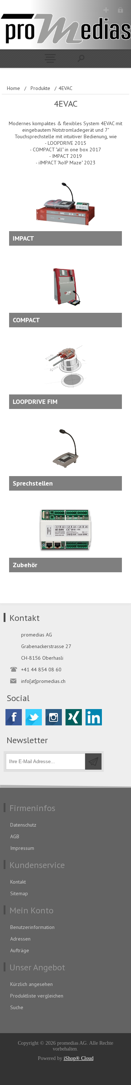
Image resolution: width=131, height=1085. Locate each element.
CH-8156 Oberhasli (42, 658)
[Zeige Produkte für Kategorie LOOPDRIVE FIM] (65, 372)
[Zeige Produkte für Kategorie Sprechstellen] (65, 454)
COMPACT (26, 320)
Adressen (20, 938)
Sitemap (19, 893)
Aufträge (19, 950)
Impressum (22, 848)
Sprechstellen (33, 483)
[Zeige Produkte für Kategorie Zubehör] (65, 536)
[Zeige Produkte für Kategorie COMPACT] (65, 291)
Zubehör (25, 565)
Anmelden (120, 10)
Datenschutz (23, 825)
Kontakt (18, 882)
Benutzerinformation (32, 927)
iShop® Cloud (79, 1058)
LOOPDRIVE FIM (35, 401)
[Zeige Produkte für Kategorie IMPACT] (65, 209)
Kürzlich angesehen (31, 984)
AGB (14, 836)
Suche (16, 1007)
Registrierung (106, 10)
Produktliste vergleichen (36, 995)
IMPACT (23, 238)
